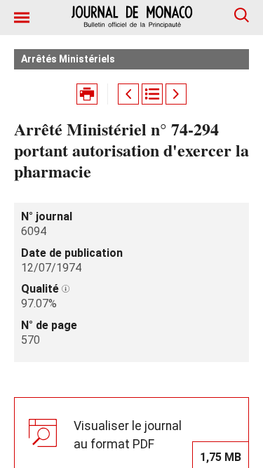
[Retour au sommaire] (152, 94)
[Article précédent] (128, 94)
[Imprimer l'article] (86, 94)
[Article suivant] (176, 94)
